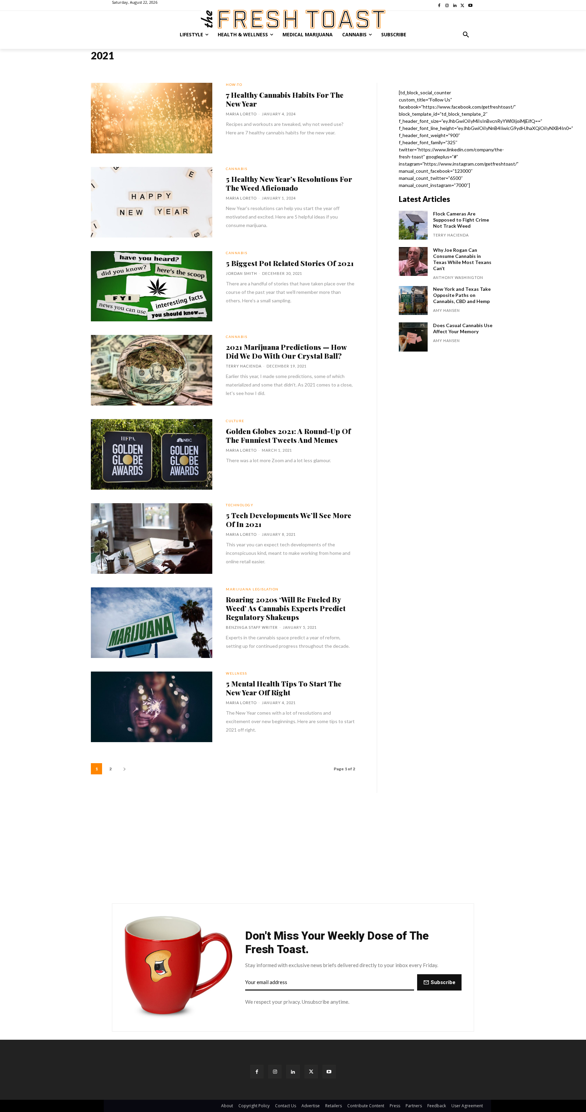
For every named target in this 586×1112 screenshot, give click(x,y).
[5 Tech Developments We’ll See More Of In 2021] (151, 538)
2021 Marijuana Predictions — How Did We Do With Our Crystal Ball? (286, 351)
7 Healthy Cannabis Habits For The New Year (285, 99)
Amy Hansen (446, 310)
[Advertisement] (293, 847)
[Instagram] (274, 1071)
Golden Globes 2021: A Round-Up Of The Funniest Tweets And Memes (288, 435)
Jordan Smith (241, 273)
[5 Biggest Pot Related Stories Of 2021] (151, 286)
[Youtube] (329, 1071)
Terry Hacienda (243, 366)
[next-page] (124, 768)
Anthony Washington (458, 277)
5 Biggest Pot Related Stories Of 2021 (290, 263)
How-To (234, 84)
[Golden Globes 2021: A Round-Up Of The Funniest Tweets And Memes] (151, 454)
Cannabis (236, 168)
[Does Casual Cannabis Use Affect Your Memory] (413, 336)
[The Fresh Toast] (293, 19)
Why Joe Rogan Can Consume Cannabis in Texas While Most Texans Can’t (462, 259)
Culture (235, 420)
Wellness (236, 673)
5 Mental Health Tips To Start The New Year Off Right (283, 688)
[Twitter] (311, 1071)
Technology (239, 505)
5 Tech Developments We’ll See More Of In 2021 (288, 519)
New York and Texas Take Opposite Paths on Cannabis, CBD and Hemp (462, 295)
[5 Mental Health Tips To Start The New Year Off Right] (151, 707)
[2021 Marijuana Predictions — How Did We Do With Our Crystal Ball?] (151, 370)
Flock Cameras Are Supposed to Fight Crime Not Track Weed (461, 220)
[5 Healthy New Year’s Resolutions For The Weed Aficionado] (151, 202)
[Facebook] (256, 1071)
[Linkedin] (292, 1071)
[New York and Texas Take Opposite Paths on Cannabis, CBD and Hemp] (413, 300)
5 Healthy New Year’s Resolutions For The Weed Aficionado (289, 183)
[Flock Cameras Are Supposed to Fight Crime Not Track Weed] (413, 225)
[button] (466, 34)
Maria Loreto (241, 114)
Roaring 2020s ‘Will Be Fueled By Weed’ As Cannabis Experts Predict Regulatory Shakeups (286, 608)
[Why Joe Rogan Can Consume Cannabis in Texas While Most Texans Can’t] (413, 261)
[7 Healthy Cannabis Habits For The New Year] (151, 118)
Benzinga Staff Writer (252, 627)
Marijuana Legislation (252, 589)
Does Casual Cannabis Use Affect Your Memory (462, 328)
